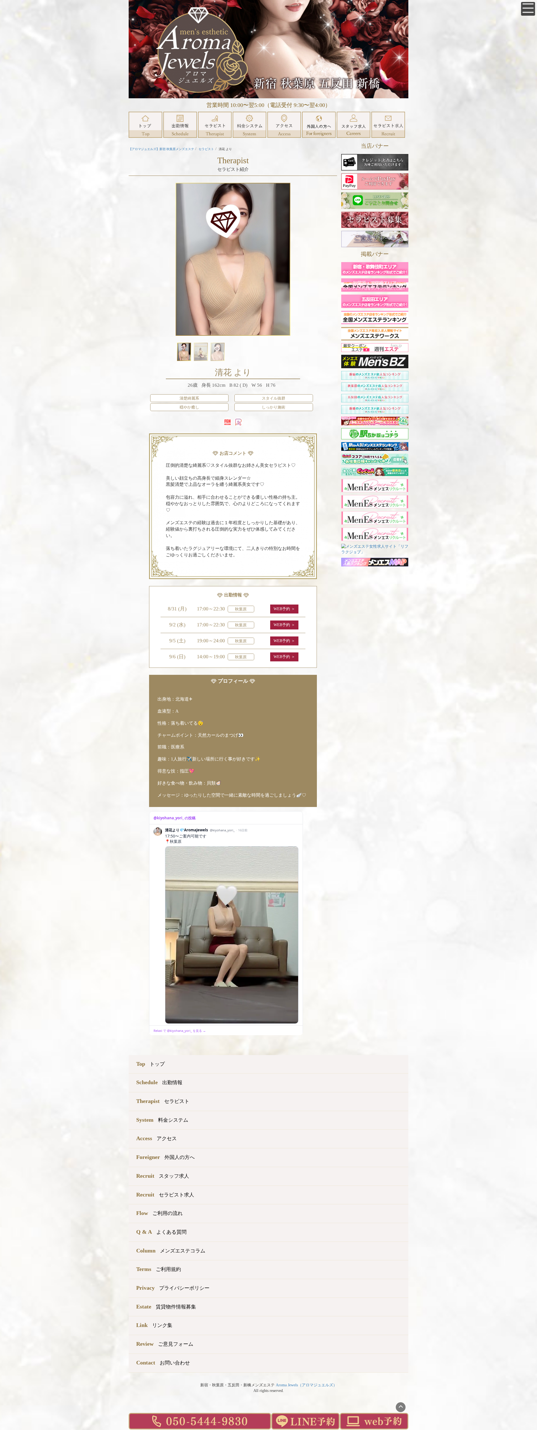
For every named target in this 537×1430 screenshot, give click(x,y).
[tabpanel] (233, 259)
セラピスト (206, 149)
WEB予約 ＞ (284, 609)
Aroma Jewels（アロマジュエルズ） (306, 1385)
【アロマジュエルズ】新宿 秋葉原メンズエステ (161, 149)
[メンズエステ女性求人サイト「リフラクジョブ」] (374, 549)
